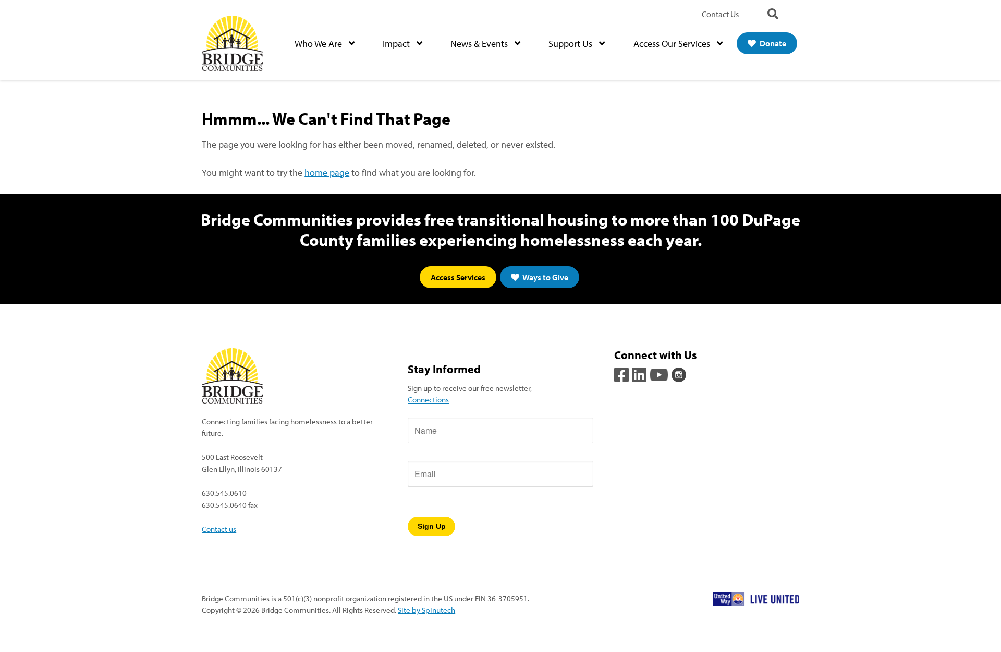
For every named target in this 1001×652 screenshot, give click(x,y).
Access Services (458, 277)
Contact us (219, 529)
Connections (428, 399)
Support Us (571, 44)
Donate (772, 43)
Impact (397, 44)
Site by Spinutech (426, 609)
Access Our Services (672, 44)
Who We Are (319, 44)
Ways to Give (544, 277)
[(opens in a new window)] (622, 374)
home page (326, 173)
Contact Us (720, 14)
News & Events (480, 44)
